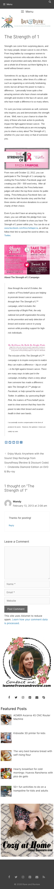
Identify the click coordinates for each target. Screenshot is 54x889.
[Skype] (44, 697)
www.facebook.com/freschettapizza (21, 228)
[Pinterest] (30, 697)
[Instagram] (23, 697)
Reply (11, 525)
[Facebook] (9, 697)
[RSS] (44, 877)
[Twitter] (16, 697)
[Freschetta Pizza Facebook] (27, 274)
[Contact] (37, 697)
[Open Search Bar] (50, 1)
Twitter (7, 235)
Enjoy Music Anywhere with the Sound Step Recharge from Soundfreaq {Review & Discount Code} (26, 458)
